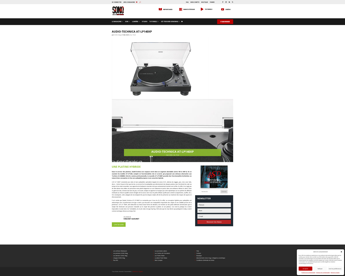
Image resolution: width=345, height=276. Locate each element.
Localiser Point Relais (161, 258)
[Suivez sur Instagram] (226, 2)
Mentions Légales (335, 272)
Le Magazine (116, 22)
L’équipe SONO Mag (119, 258)
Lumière (135, 22)
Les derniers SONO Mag (120, 255)
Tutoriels (208, 9)
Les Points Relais (160, 255)
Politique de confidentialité (308, 272)
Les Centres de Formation (162, 253)
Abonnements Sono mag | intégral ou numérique (210, 258)
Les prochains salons (161, 251)
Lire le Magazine (129, 2)
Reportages (167, 9)
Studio (144, 22)
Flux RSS (115, 260)
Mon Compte (194, 2)
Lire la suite (119, 224)
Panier (212, 2)
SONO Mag (117, 35)
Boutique (204, 2)
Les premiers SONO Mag (120, 253)
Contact (198, 253)
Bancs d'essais (189, 9)
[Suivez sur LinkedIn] (229, 2)
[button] (341, 252)
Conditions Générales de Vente (205, 260)
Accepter (305, 269)
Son (126, 22)
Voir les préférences (335, 269)
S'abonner (225, 22)
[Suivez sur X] (232, 2)
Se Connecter (116, 2)
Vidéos (228, 9)
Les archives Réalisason (120, 251)
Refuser (320, 269)
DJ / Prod (133, 35)
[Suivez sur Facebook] (223, 2)
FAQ (187, 2)
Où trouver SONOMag (169, 22)
